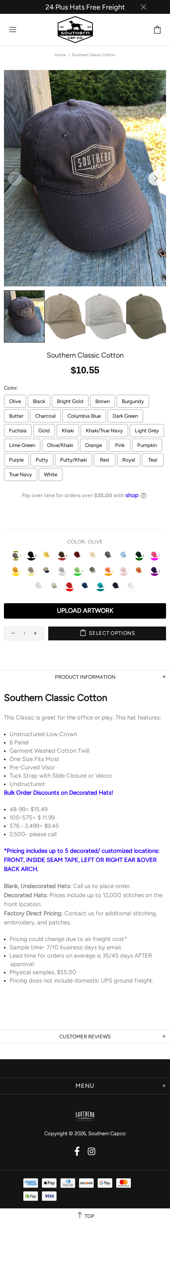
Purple (16, 460)
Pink (120, 445)
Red (104, 460)
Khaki (68, 431)
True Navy (20, 474)
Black (39, 401)
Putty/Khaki (73, 460)
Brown (102, 401)
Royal (128, 460)
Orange (93, 445)
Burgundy (133, 401)
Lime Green (22, 445)
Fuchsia (17, 431)
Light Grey (147, 431)
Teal (152, 460)
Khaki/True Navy (104, 431)
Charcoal (45, 416)
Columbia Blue (84, 416)
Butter (16, 416)
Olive (15, 401)
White (50, 474)
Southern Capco (46, 29)
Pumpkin (147, 445)
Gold (44, 431)
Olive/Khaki (60, 445)
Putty (42, 460)
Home (60, 54)
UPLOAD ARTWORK (85, 610)
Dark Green (125, 416)
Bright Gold (70, 401)
